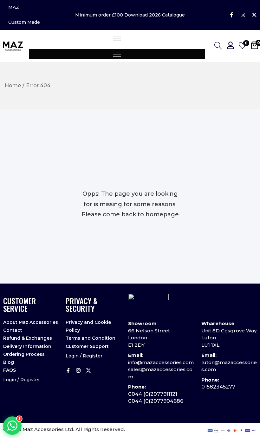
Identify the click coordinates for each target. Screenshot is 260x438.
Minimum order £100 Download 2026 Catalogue (130, 15)
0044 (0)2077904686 (155, 401)
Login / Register (21, 379)
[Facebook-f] (231, 14)
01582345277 (218, 387)
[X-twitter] (254, 14)
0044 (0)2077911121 (152, 394)
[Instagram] (242, 14)
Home (13, 85)
